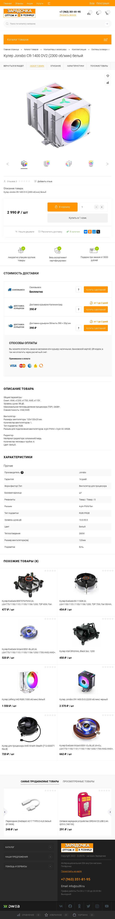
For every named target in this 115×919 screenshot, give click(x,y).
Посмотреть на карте (71, 871)
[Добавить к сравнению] (108, 82)
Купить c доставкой (96, 289)
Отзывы (19, 3)
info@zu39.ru (77, 886)
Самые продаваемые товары (40, 781)
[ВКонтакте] (85, 232)
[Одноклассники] (90, 232)
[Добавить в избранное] (108, 76)
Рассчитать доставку (51, 232)
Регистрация (103, 3)
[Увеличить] (57, 114)
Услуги (39, 3)
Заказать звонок (68, 15)
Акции (30, 3)
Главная (8, 3)
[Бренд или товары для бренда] (22, 472)
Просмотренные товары (78, 781)
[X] (98, 232)
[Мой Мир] (94, 232)
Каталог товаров (17, 39)
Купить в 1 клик (77, 218)
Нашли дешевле (26, 232)
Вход (92, 3)
